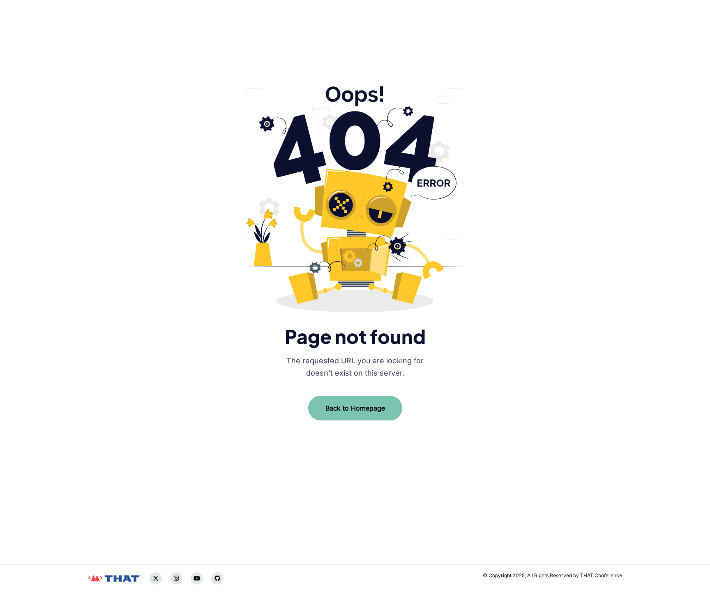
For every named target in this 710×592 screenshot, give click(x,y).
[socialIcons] (94, 517)
